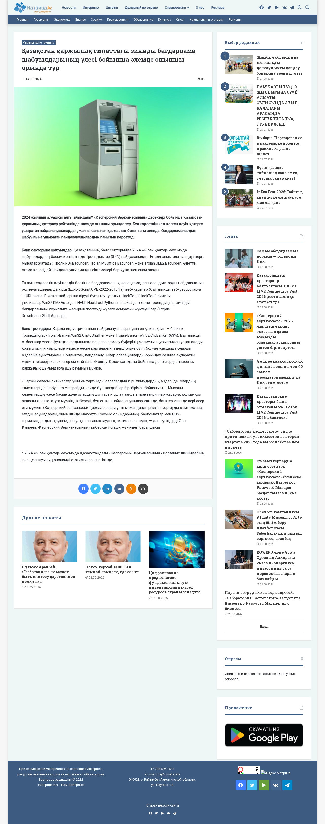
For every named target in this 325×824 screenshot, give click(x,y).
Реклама (217, 7)
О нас (200, 7)
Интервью (91, 7)
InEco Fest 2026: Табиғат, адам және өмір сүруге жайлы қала (280, 197)
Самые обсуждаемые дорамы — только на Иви (277, 256)
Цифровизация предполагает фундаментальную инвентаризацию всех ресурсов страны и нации (174, 582)
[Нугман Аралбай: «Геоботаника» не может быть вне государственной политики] (50, 546)
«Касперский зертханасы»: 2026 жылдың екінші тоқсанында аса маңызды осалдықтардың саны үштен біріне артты (278, 331)
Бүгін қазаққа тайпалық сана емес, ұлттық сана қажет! (277, 173)
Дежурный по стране (141, 7)
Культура (164, 19)
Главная (22, 19)
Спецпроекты (175, 7)
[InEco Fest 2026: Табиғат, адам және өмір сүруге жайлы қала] (239, 198)
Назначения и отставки (207, 19)
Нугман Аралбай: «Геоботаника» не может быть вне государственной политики (48, 574)
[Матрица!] (33, 8)
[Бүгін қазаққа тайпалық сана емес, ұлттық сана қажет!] (239, 174)
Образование (143, 19)
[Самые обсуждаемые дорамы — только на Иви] (239, 258)
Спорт (180, 19)
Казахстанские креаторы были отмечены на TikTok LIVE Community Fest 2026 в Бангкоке (277, 407)
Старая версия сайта (162, 805)
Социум (96, 19)
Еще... (264, 626)
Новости (69, 7)
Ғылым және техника (38, 42)
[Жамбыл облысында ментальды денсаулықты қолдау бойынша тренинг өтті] (239, 64)
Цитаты (112, 7)
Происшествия (117, 19)
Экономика (62, 19)
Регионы (235, 19)
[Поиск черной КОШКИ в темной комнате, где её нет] (113, 546)
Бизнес (80, 19)
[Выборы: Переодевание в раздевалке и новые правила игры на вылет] (239, 144)
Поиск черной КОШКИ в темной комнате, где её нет (112, 569)
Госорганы (41, 19)
